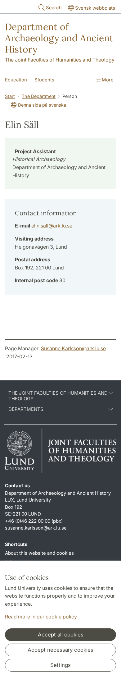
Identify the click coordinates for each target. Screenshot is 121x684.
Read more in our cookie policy (41, 616)
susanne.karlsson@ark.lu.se (36, 528)
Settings (60, 665)
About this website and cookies (39, 553)
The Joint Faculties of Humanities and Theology (59, 60)
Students (44, 80)
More (107, 80)
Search (54, 8)
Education (16, 80)
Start (10, 96)
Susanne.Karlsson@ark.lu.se (73, 348)
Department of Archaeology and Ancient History (59, 38)
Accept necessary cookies (60, 650)
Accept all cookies (60, 634)
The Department (39, 96)
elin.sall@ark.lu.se (51, 226)
